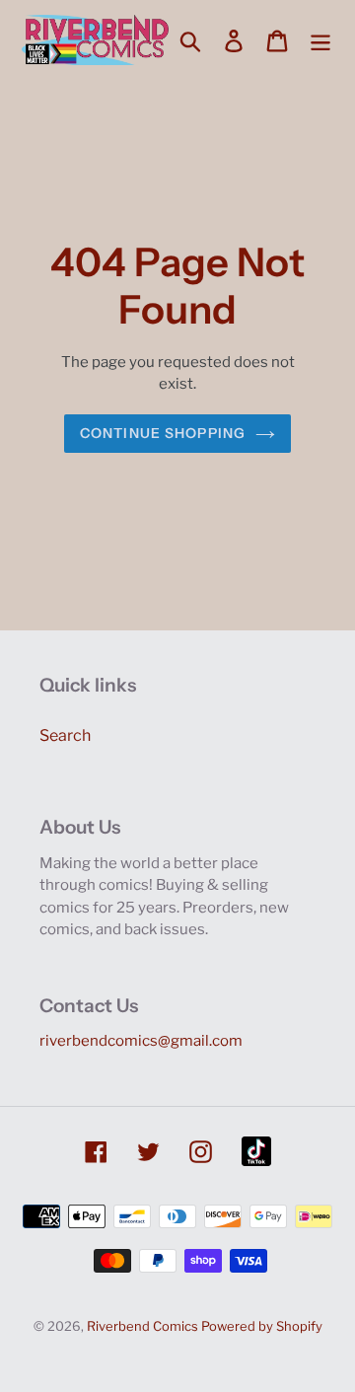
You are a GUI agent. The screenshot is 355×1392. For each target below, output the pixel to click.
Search (65, 735)
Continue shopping (163, 433)
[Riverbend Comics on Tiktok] (256, 1151)
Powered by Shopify (261, 1326)
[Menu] (320, 39)
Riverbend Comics (142, 1326)
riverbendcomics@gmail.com (141, 1041)
